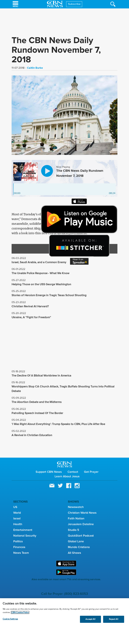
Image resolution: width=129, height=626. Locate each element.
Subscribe (74, 4)
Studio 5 (73, 530)
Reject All (113, 619)
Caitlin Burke (35, 68)
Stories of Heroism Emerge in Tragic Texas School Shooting (49, 295)
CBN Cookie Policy (20, 612)
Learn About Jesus (67, 476)
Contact (73, 471)
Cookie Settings (10, 619)
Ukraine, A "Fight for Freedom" (31, 317)
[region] (64, 612)
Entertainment (22, 530)
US (15, 507)
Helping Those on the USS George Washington (41, 284)
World (17, 512)
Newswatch (76, 507)
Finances (19, 547)
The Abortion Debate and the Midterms (37, 402)
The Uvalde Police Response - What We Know (40, 273)
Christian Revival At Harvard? (30, 306)
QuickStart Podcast (81, 535)
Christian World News (82, 512)
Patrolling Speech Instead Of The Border (37, 413)
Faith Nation (76, 518)
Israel (16, 518)
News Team (21, 552)
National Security (24, 535)
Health (17, 524)
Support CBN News (49, 471)
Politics (18, 541)
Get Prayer (91, 471)
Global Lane (76, 541)
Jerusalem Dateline (81, 524)
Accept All (90, 619)
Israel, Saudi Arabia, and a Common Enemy (39, 262)
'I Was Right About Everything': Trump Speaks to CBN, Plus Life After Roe (58, 424)
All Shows (74, 552)
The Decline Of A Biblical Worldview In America (41, 375)
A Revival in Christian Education (32, 435)
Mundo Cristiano (79, 547)
